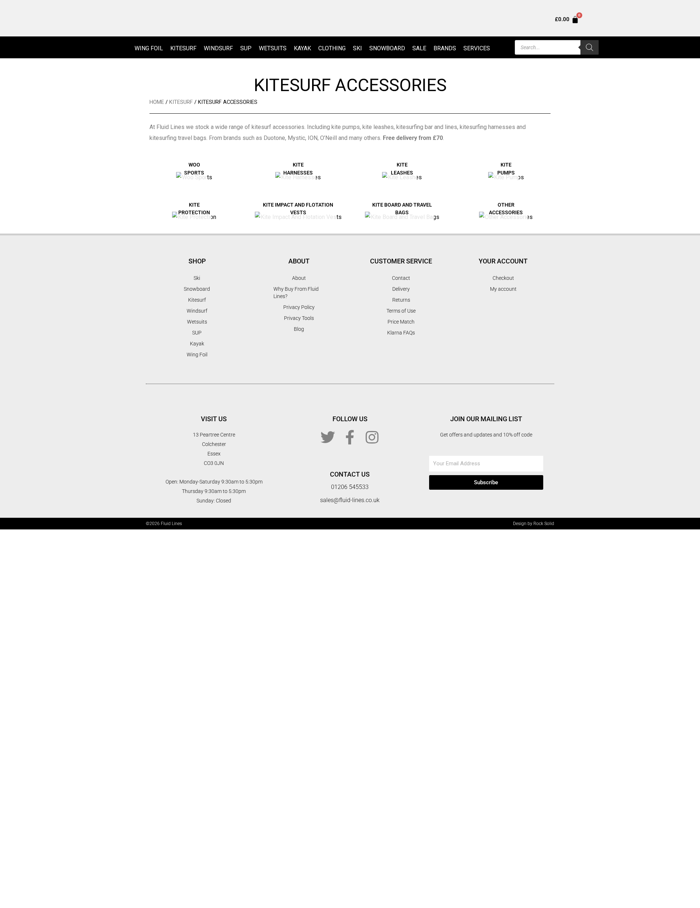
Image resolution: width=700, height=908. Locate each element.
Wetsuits (273, 48)
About (299, 278)
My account (503, 289)
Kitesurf (183, 48)
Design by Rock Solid (533, 523)
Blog (299, 329)
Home (156, 102)
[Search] (589, 47)
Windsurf (218, 48)
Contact (401, 278)
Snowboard (387, 48)
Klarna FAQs (401, 333)
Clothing (332, 48)
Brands (444, 48)
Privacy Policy (299, 307)
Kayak (302, 48)
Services (476, 48)
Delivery (401, 289)
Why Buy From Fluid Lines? (296, 292)
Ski (357, 48)
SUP (246, 48)
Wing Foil (149, 48)
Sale (419, 48)
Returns (401, 300)
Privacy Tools (299, 318)
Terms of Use (401, 311)
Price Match (401, 322)
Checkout (503, 278)
